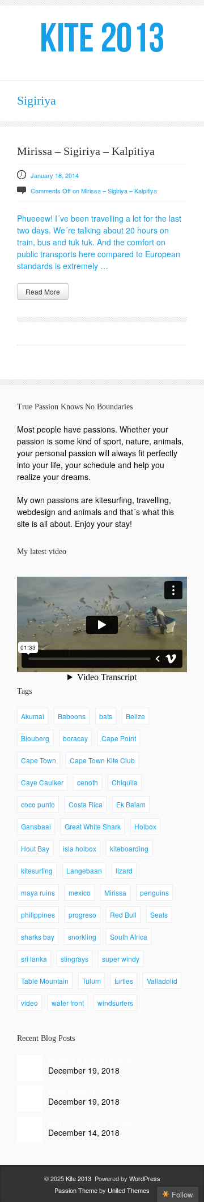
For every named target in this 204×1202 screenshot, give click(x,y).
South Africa (128, 936)
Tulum (91, 980)
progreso (82, 914)
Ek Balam (131, 804)
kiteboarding (129, 848)
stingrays (74, 958)
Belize (135, 716)
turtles (123, 980)
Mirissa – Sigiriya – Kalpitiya (86, 151)
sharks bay (37, 936)
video (29, 1003)
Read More (43, 291)
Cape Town (38, 760)
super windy (120, 958)
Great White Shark (93, 826)
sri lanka (34, 958)
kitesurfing (37, 870)
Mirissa (115, 892)
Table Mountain (45, 980)
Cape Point (118, 738)
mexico (80, 892)
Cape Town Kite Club (102, 760)
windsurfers (115, 1003)
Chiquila (125, 782)
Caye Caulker (42, 782)
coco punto (38, 804)
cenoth (87, 782)
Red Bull (123, 914)
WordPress (144, 1178)
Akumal (32, 716)
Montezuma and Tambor (92, 1122)
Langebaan (84, 870)
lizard (124, 870)
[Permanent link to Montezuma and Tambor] (29, 1130)
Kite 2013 (78, 1178)
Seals (159, 914)
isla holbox (79, 848)
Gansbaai (36, 826)
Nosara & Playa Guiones (92, 1060)
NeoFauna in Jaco (81, 1091)
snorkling (82, 936)
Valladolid (162, 980)
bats (105, 716)
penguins (154, 892)
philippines (38, 914)
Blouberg (35, 738)
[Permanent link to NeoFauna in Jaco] (29, 1099)
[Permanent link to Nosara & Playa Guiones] (29, 1067)
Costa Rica (86, 804)
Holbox (145, 826)
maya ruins (38, 892)
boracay (75, 738)
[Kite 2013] (102, 37)
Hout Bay (35, 848)
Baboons (72, 716)
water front (68, 1003)
